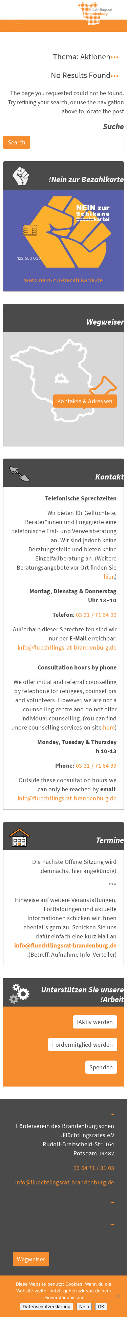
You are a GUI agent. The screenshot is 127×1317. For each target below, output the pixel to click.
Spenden (101, 1067)
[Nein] (118, 1296)
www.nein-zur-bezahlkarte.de (63, 280)
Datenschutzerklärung (46, 1306)
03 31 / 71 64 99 (96, 615)
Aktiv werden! (95, 1022)
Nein (84, 1306)
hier (108, 576)
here (109, 727)
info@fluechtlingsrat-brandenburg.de (67, 647)
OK (101, 1306)
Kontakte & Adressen (85, 401)
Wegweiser (31, 1259)
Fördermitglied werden (82, 1044)
